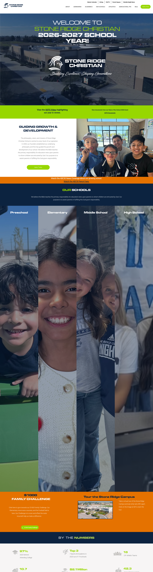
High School (134, 212)
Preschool (19, 212)
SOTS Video (50, 110)
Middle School (95, 212)
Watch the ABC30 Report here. (76, 181)
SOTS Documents (109, 113)
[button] (101, 6)
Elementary (57, 212)
